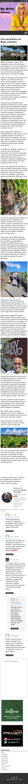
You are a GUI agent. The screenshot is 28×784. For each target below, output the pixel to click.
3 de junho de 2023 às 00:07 (13, 562)
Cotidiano (4, 754)
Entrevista (4, 758)
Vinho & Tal (5, 770)
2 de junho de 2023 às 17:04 (12, 517)
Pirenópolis (5, 762)
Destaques (4, 756)
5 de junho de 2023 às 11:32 (12, 638)
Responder (9, 531)
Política (3, 764)
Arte (2, 752)
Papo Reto (4, 760)
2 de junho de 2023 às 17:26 (12, 539)
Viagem (3, 768)
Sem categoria (6, 766)
